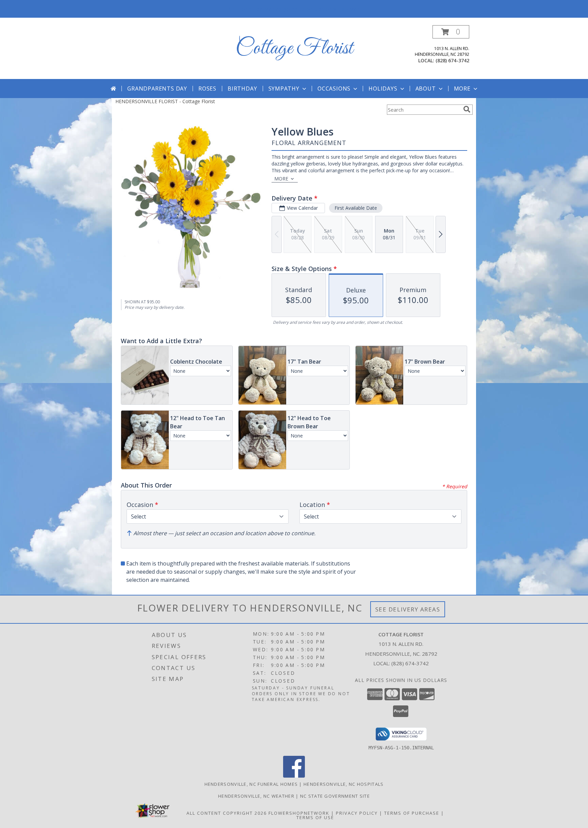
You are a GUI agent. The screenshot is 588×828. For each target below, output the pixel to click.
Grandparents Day (157, 88)
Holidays (383, 88)
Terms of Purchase (411, 813)
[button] (450, 31)
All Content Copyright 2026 (226, 813)
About (425, 88)
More (462, 88)
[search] (466, 109)
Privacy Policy (357, 813)
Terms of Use (315, 817)
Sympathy (283, 88)
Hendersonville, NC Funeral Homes (251, 784)
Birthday (242, 88)
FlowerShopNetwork (298, 813)
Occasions (333, 88)
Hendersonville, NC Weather (256, 796)
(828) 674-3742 (452, 60)
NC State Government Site (335, 796)
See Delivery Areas (407, 609)
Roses (207, 88)
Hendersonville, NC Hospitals (343, 784)
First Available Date (355, 208)
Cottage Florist (294, 48)
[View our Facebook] (294, 776)
